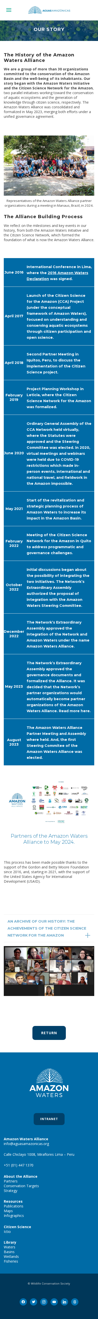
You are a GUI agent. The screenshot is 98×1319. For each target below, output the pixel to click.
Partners (11, 1181)
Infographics (14, 1215)
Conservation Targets (21, 1185)
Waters (9, 1247)
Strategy (10, 1190)
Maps (8, 1210)
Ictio (7, 1231)
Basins (9, 1251)
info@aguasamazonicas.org (26, 1143)
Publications (13, 1206)
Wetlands (11, 1256)
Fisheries (11, 1261)
